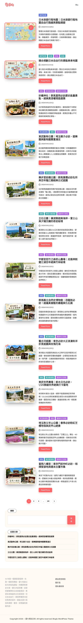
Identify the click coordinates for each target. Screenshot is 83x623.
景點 (56, 56)
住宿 (50, 56)
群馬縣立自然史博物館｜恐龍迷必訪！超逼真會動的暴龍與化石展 (57, 302)
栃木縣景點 (50, 255)
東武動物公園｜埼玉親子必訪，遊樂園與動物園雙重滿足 (58, 138)
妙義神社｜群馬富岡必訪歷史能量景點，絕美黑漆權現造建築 (58, 97)
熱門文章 (43, 15)
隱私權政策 (59, 586)
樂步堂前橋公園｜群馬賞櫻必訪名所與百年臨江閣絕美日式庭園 (58, 179)
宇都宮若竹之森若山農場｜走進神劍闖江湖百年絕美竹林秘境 (58, 261)
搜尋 (12, 511)
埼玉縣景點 (44, 132)
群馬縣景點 (50, 91)
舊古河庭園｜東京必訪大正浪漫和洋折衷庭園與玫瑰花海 (58, 343)
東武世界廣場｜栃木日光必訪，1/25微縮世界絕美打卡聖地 (56, 383)
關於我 (57, 583)
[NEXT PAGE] (54, 501)
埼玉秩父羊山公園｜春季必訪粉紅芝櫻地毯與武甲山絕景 (58, 424)
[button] (54, 501)
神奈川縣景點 (50, 214)
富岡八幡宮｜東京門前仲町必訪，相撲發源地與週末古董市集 (58, 465)
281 (48, 501)
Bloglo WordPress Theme (63, 619)
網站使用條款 (60, 579)
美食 (62, 56)
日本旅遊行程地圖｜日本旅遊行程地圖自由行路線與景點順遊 (58, 21)
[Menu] (76, 4)
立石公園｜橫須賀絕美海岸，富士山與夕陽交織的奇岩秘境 (58, 220)
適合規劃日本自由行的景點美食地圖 (58, 60)
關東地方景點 (61, 91)
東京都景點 (50, 337)
